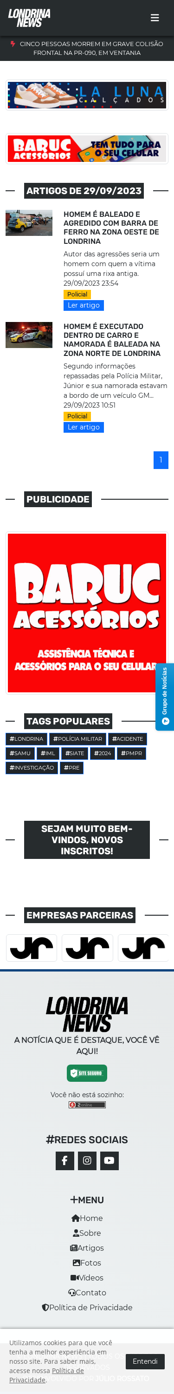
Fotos (90, 1263)
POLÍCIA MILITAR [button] (80, 739)
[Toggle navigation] (155, 18)
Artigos (90, 1248)
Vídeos (91, 1277)
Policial (77, 294)
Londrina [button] (28, 739)
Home (91, 1218)
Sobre (90, 1233)
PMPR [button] (134, 753)
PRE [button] (74, 767)
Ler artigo (84, 305)
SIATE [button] (77, 753)
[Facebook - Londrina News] (65, 1161)
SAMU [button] (22, 753)
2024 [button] (105, 753)
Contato (91, 1292)
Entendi (145, 1361)
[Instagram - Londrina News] (87, 1161)
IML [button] (50, 753)
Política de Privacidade (91, 1307)
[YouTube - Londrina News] (109, 1161)
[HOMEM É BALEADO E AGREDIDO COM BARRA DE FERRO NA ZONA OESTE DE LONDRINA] (29, 222)
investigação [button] (34, 767)
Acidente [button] (129, 739)
